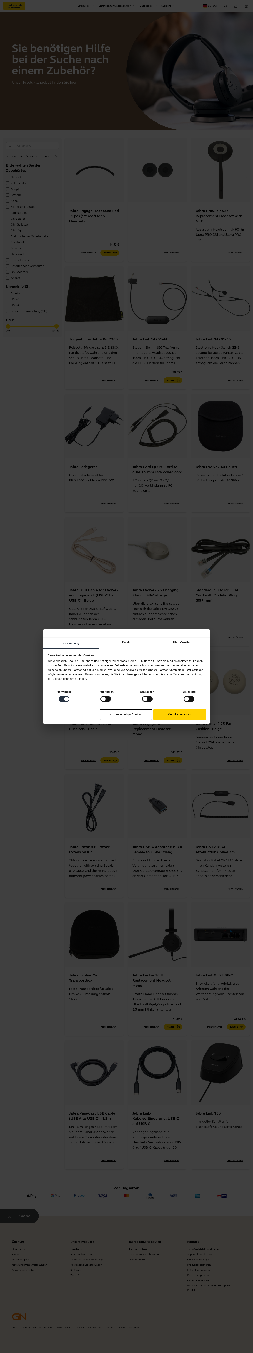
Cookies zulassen (179, 714)
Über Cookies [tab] (182, 642)
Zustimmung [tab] (71, 642)
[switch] (105, 699)
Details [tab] (126, 642)
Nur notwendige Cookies (126, 714)
